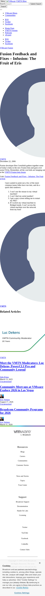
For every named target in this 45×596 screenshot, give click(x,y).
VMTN (3, 159)
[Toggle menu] (1, 9)
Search (2, 4)
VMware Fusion (6, 48)
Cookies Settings (22, 593)
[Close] (39, 563)
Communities (10, 15)
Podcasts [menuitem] (8, 33)
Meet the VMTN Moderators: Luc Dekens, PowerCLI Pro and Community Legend (22, 366)
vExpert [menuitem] (8, 35)
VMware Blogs (11, 13)
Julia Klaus (4, 377)
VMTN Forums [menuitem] (11, 30)
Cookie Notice (22, 588)
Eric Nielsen (5, 400)
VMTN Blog (21, 1)
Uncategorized (6, 381)
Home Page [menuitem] (9, 28)
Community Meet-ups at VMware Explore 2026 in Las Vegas (21, 388)
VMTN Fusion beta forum (15, 172)
